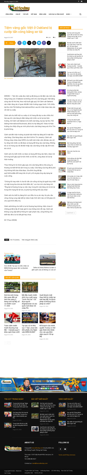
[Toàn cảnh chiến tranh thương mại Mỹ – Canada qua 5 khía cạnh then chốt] (12, 317)
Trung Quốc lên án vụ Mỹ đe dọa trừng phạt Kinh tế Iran (20, 425)
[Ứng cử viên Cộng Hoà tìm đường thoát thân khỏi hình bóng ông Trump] (62, 186)
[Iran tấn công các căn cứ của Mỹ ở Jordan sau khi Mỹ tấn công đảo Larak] (62, 101)
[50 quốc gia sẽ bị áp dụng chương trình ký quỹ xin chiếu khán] (62, 169)
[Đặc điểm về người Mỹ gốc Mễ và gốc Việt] (62, 137)
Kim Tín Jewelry (15, 240)
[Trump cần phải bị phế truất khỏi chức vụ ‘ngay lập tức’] (62, 121)
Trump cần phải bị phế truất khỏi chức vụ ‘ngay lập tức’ (74, 121)
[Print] (34, 43)
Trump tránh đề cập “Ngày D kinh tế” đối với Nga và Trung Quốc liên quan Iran (20, 405)
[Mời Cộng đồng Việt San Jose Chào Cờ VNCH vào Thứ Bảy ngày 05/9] (62, 144)
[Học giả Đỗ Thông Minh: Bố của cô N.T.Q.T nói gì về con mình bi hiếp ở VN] (62, 129)
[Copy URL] (49, 43)
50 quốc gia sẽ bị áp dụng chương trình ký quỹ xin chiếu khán (74, 170)
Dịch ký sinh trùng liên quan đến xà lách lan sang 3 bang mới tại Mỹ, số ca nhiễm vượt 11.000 (12, 300)
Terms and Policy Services (67, 455)
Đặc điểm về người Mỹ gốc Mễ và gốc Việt (74, 137)
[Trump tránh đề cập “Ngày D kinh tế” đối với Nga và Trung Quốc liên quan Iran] (7, 405)
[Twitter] (24, 43)
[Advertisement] (29, 20)
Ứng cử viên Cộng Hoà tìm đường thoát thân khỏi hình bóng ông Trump (74, 186)
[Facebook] (78, 1)
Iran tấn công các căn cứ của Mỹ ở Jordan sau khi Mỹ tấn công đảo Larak (74, 101)
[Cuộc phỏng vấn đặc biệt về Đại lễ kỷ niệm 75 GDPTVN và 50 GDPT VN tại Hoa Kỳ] (62, 160)
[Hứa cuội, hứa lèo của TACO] (62, 152)
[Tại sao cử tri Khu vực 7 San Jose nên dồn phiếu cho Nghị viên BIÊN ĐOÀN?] (30, 317)
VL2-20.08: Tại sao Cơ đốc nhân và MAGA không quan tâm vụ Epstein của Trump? (16, 268)
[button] (80, 14)
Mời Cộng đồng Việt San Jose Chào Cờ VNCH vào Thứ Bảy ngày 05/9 (74, 144)
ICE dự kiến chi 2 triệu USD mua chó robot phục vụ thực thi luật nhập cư (74, 178)
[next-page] (9, 342)
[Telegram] (39, 43)
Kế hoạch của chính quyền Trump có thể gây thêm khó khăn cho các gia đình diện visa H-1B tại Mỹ (47, 331)
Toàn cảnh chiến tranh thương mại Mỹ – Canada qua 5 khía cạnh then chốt (12, 329)
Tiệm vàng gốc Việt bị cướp (30, 240)
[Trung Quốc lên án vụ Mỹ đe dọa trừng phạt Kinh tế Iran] (7, 425)
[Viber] (44, 43)
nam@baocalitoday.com (40, 463)
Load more (70, 213)
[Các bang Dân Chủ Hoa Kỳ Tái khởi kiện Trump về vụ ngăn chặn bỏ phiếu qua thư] (7, 414)
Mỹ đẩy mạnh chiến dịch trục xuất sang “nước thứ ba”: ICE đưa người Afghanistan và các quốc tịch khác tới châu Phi (29, 301)
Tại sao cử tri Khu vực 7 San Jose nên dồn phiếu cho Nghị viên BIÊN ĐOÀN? (29, 329)
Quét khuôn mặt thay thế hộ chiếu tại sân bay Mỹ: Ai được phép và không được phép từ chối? (48, 299)
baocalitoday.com (37, 448)
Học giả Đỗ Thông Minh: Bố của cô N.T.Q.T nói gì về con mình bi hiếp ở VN (75, 129)
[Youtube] (81, 1)
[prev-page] (5, 342)
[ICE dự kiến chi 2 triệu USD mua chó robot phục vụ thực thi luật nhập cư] (62, 177)
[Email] (29, 43)
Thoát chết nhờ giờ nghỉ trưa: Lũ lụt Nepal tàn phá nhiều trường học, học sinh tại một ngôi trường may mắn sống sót (74, 111)
